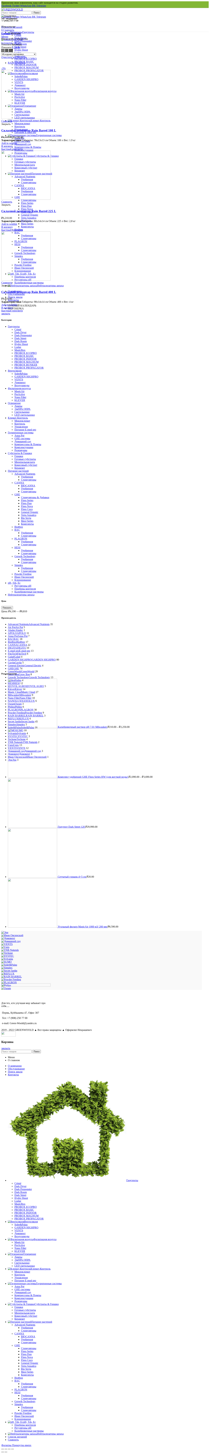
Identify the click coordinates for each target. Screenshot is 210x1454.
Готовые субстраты (25, 459)
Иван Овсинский (24, 577)
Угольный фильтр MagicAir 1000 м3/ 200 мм (83, 926)
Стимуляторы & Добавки (35, 497)
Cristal (17, 329)
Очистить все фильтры (14, 57)
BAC (17, 529)
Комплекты (27, 524)
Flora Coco (27, 509)
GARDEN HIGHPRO (26, 376)
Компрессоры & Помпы (27, 444)
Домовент (20, 382)
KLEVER (19, 400)
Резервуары (20, 450)
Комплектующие (23, 447)
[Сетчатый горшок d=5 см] (33, 876)
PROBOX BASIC (24, 356)
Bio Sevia (26, 518)
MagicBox (19, 350)
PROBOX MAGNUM (26, 361)
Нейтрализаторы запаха (21, 594)
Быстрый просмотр (12, 149)
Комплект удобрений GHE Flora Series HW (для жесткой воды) (93, 776)
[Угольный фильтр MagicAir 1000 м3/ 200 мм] (33, 926)
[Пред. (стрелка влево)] (2, 1452)
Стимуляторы (28, 479)
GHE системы (22, 438)
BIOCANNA (28, 485)
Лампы (18, 406)
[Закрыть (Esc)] (2, 1449)
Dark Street (20, 338)
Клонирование (22, 580)
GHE (17, 494)
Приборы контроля (25, 588)
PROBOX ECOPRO (25, 353)
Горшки (18, 456)
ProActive (19, 394)
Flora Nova (27, 506)
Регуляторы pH (22, 585)
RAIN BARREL (17, 62)
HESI (17, 547)
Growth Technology (24, 556)
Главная (5, 33)
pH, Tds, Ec (14, 582)
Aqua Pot (19, 435)
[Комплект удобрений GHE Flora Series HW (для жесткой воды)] (33, 776)
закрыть (5, 313)
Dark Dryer (20, 332)
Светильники (22, 412)
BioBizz (18, 526)
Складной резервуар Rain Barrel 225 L (28, 211)
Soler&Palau (21, 373)
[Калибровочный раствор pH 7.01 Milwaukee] (33, 727)
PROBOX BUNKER (25, 364)
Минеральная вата (24, 462)
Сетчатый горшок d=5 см (72, 876)
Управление (21, 426)
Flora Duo (26, 503)
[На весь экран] (9, 1449)
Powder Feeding (23, 574)
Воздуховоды (21, 385)
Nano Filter (20, 397)
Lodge (17, 347)
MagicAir (19, 391)
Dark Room (20, 341)
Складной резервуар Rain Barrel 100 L (28, 130)
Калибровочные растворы (29, 591)
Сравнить (6, 121)
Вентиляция (14, 370)
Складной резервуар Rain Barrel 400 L (28, 292)
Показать (7, 608)
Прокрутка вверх (21, 1445)
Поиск (37, 12)
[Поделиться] (6, 1449)
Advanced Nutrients (24, 473)
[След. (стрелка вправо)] (6, 1452)
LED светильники (24, 415)
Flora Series (27, 500)
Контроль (19, 423)
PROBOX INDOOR (25, 359)
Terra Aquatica (28, 515)
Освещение (14, 403)
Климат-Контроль (18, 417)
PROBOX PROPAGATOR (29, 367)
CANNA (19, 482)
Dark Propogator (23, 335)
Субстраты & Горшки (20, 453)
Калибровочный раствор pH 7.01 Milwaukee (83, 727)
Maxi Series (27, 521)
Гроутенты (14, 326)
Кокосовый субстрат (25, 465)
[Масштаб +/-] (12, 1449)
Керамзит (19, 468)
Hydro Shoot (21, 344)
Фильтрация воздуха (19, 388)
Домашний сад (22, 441)
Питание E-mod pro (25, 429)
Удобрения (27, 476)
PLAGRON (20, 538)
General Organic (29, 512)
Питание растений (18, 470)
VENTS (18, 379)
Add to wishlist (9, 143)
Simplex (18, 565)
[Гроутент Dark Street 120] (33, 826)
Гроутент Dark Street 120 (71, 826)
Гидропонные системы (20, 432)
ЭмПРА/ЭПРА (22, 409)
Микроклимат (22, 420)
